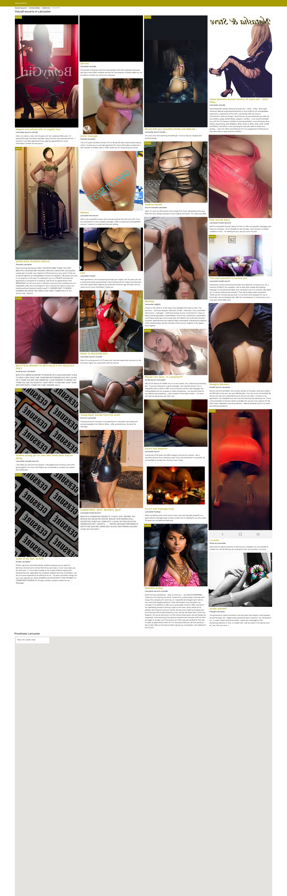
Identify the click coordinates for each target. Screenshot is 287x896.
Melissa (84, 212)
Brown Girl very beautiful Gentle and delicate (170, 129)
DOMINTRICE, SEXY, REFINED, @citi (100, 509)
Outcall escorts (21, 8)
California (46, 8)
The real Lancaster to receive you (228, 278)
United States (34, 8)
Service (84, 63)
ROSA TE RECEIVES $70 (93, 353)
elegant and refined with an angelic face (38, 129)
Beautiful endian (154, 588)
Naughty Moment (219, 384)
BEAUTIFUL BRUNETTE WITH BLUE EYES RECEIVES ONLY (45, 367)
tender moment (218, 608)
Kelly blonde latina (220, 219)
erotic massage (89, 136)
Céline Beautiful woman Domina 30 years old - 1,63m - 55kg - (240, 100)
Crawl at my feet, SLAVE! (30, 558)
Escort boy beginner (156, 448)
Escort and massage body (159, 508)
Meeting (149, 301)
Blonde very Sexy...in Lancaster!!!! (164, 376)
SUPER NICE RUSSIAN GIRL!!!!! (33, 261)
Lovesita (214, 540)
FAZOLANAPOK (21, 3)
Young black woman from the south (100, 415)
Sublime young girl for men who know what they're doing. (44, 457)
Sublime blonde (153, 204)
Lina (82, 272)
